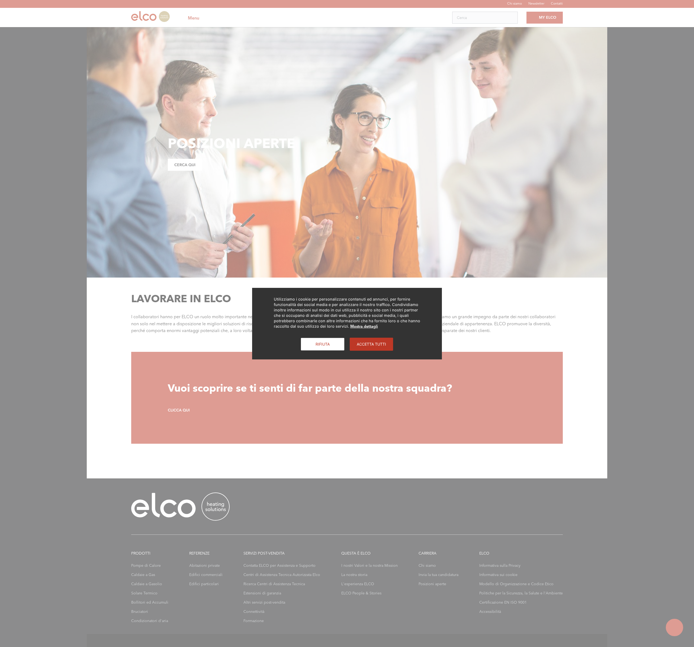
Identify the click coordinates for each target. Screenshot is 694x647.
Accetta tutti (371, 344)
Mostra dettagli (364, 326)
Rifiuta (323, 344)
